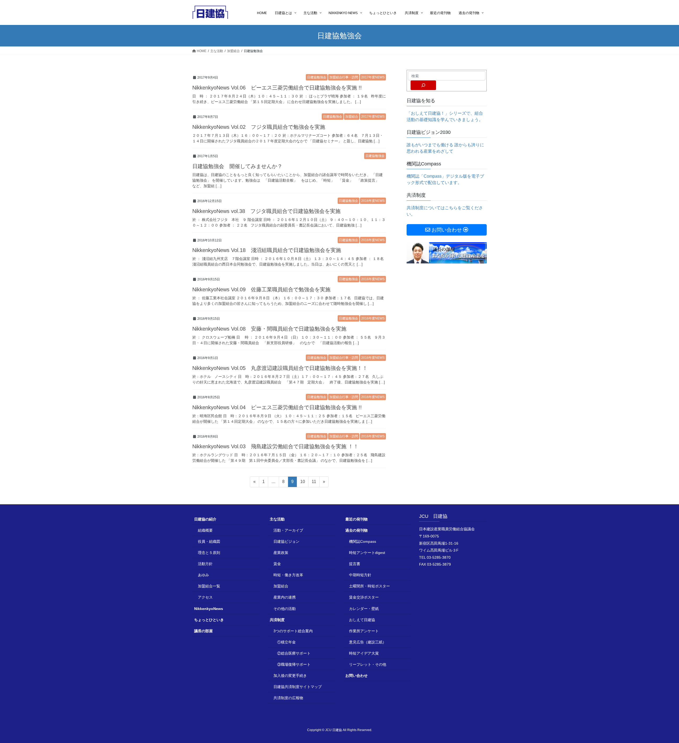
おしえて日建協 (362, 620)
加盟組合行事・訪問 (343, 77)
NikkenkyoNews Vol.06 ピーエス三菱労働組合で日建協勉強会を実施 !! (277, 88)
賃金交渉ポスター (364, 597)
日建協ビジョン (286, 541)
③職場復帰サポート (294, 664)
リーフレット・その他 (367, 664)
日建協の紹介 (205, 519)
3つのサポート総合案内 (293, 631)
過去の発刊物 (356, 530)
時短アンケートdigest (367, 552)
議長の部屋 (203, 631)
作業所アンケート (364, 631)
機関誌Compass (362, 541)
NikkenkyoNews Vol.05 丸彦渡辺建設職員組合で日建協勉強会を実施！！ (280, 368)
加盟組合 (351, 116)
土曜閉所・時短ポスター (369, 586)
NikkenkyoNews (208, 609)
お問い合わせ (356, 675)
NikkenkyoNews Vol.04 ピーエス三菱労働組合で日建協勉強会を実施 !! (277, 407)
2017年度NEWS (373, 77)
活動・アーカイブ (288, 530)
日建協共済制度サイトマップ (297, 687)
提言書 (354, 564)
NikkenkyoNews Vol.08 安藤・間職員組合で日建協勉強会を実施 (269, 329)
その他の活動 (284, 609)
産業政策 (280, 552)
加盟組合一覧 (209, 586)
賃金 (277, 564)
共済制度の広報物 (288, 698)
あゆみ (203, 575)
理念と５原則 (209, 552)
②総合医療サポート (294, 653)
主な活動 (277, 519)
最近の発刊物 (356, 519)
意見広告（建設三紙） (367, 642)
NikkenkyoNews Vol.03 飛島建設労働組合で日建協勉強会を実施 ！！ (275, 446)
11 (313, 483)
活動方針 (205, 564)
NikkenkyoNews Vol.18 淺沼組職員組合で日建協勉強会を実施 (266, 250)
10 (302, 483)
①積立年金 (286, 642)
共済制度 (277, 620)
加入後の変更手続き (290, 675)
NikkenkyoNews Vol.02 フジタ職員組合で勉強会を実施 (258, 127)
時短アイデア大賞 (364, 653)
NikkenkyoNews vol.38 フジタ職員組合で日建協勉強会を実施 (266, 211)
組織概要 (205, 530)
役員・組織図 (209, 541)
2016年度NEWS (373, 201)
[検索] (423, 85)
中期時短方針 (360, 575)
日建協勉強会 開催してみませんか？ (237, 166)
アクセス (205, 597)
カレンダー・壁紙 (364, 609)
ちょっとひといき (209, 620)
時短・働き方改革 (288, 575)
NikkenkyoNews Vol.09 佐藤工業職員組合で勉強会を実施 (261, 289)
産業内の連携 (284, 597)
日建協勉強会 (316, 77)
